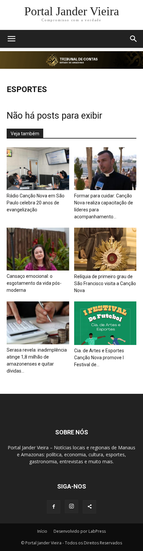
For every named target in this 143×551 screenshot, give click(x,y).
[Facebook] (53, 506)
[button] (11, 39)
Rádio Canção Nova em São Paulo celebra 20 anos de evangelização (36, 202)
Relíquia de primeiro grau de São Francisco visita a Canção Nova (105, 283)
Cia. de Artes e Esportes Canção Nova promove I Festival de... (99, 357)
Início (42, 531)
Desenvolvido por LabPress (80, 531)
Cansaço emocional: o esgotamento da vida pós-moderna (34, 283)
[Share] (89, 506)
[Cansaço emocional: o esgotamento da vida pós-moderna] (38, 249)
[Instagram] (71, 506)
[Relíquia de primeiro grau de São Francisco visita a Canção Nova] (105, 249)
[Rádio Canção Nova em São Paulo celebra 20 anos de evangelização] (38, 168)
